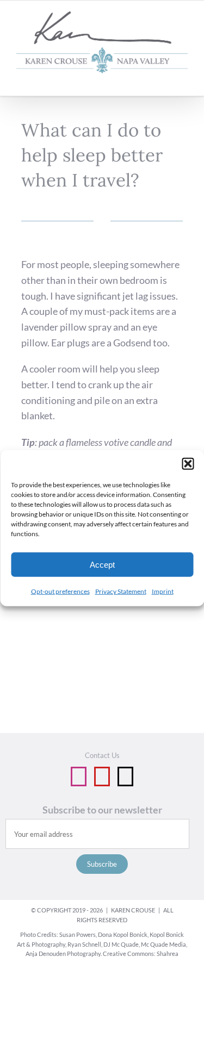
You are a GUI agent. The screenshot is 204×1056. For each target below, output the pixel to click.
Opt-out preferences (60, 591)
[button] (187, 463)
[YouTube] (102, 776)
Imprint (163, 591)
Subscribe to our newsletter (102, 810)
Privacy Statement (120, 591)
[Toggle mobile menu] (183, 79)
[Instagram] (78, 776)
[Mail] (125, 776)
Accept (102, 564)
